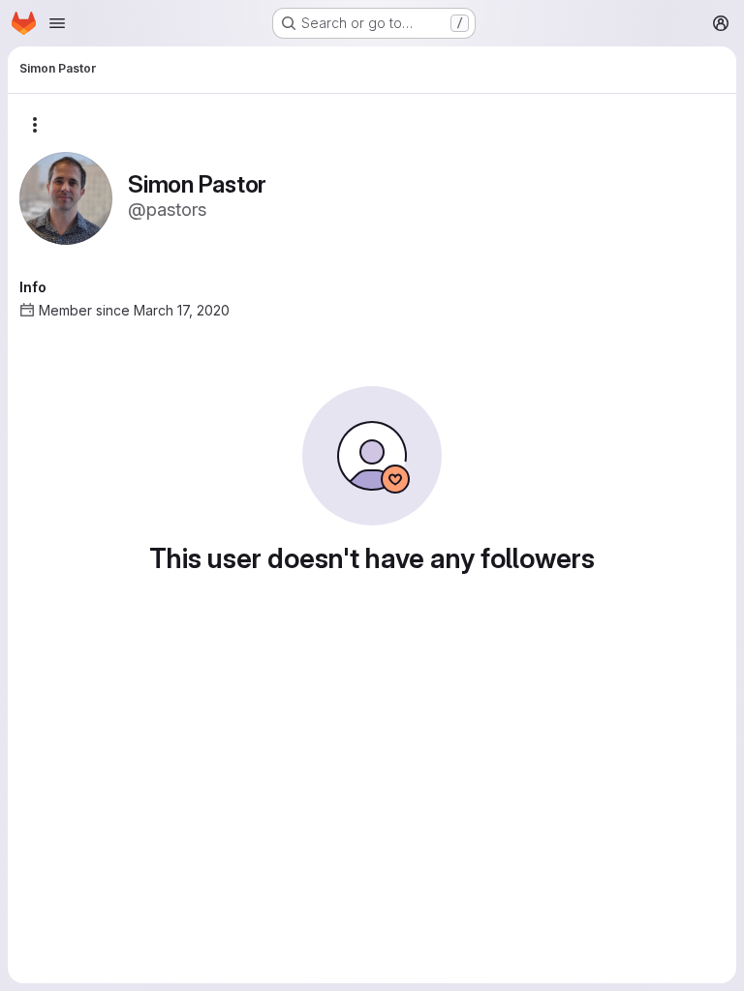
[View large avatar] (65, 197)
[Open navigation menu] (57, 23)
